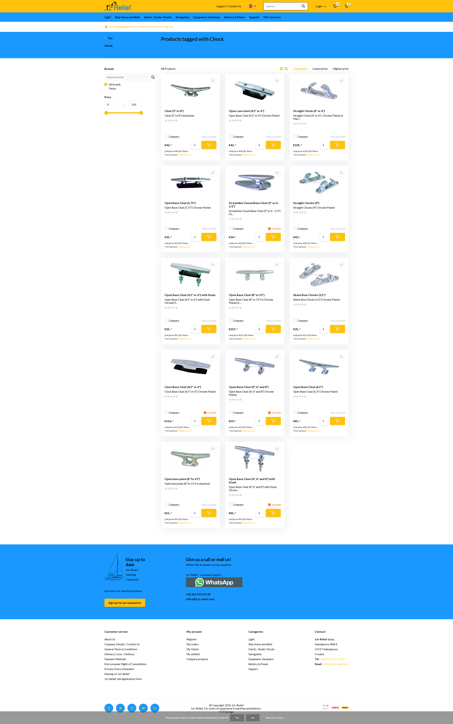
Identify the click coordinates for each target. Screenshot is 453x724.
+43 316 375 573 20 (198, 594)
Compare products (197, 659)
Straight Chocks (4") (306, 203)
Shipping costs (184, 154)
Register (192, 639)
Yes (237, 717)
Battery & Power (234, 17)
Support (254, 17)
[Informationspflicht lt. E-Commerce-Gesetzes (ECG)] (335, 707)
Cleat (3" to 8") (174, 111)
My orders (193, 644)
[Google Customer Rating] (325, 707)
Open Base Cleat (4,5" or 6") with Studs (190, 295)
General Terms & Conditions (120, 649)
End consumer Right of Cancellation (125, 664)
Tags (110, 37)
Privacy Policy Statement (119, 669)
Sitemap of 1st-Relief (117, 674)
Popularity (300, 68)
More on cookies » (275, 717)
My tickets (193, 649)
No (252, 717)
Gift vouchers (272, 17)
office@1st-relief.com (200, 599)
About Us (109, 639)
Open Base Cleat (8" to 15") (247, 295)
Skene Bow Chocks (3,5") (309, 295)
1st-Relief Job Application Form (123, 678)
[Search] (303, 6)
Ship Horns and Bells (127, 17)
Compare (174, 136)
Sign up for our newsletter (124, 602)
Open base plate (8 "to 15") (182, 479)
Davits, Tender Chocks (158, 17)
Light (107, 17)
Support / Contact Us (229, 6)
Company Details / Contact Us (122, 644)
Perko (112, 88)
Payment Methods (115, 659)
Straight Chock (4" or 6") (309, 111)
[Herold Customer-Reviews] (345, 707)
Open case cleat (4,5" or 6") (246, 111)
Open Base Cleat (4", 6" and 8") (249, 387)
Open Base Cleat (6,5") (308, 387)
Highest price (341, 68)
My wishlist (193, 654)
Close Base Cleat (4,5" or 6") (183, 387)
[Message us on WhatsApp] (214, 582)
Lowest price (320, 68)
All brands (114, 84)
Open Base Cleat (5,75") (180, 203)
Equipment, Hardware (206, 17)
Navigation (182, 17)
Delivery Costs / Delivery (119, 654)
